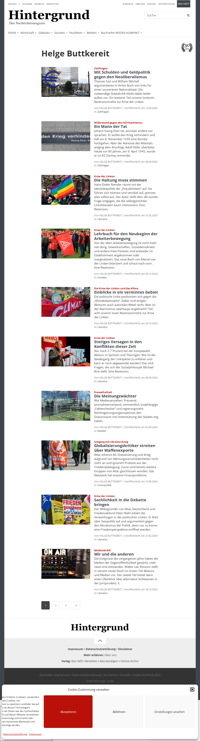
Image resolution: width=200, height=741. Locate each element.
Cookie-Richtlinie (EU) (146, 675)
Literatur (102, 219)
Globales (44, 33)
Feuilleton (75, 33)
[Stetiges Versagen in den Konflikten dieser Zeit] (65, 351)
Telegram (27, 4)
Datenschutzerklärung (15, 734)
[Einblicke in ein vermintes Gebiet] (65, 302)
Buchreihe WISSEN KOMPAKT (120, 33)
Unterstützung (166, 4)
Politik (12, 33)
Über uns (140, 4)
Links (110, 681)
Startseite (128, 4)
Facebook (39, 4)
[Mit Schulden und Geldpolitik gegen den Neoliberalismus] (65, 82)
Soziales (59, 33)
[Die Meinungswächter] (65, 406)
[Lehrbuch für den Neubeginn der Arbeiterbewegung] (65, 243)
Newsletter (52, 4)
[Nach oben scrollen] (100, 641)
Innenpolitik (104, 485)
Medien (92, 33)
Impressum (35, 734)
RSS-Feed (12, 4)
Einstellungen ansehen (170, 712)
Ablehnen (119, 712)
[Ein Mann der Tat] (65, 136)
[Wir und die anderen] (65, 564)
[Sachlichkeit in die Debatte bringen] (65, 510)
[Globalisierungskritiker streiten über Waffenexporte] (65, 455)
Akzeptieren (68, 712)
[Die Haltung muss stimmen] (65, 190)
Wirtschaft (27, 33)
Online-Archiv (129, 661)
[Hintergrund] (49, 16)
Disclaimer (125, 649)
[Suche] (188, 15)
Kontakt (151, 4)
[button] (192, 689)
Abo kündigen (109, 661)
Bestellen (91, 661)
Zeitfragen (103, 111)
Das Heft (183, 3)
